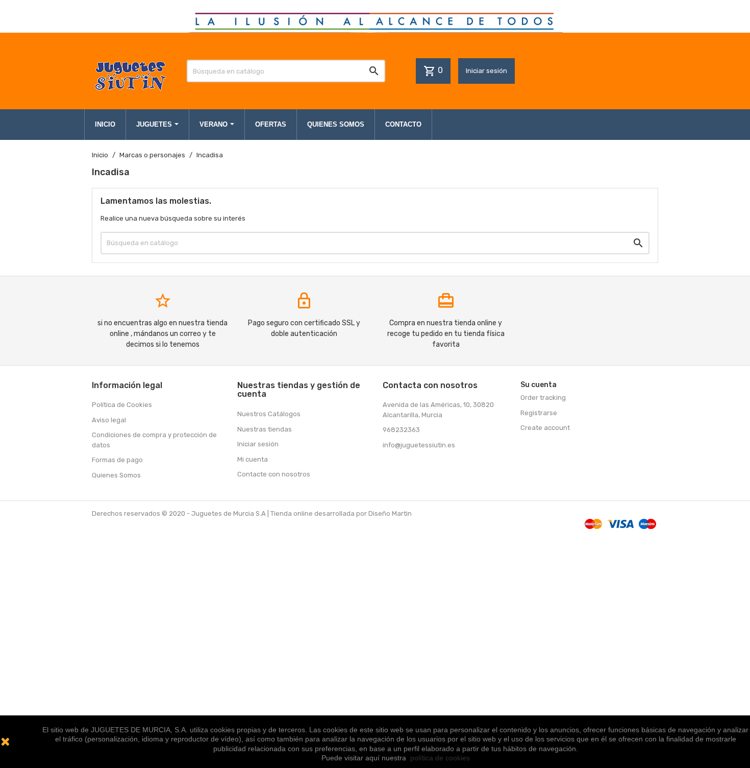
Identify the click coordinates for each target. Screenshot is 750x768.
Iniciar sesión (486, 71)
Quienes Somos (116, 475)
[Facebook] (392, 467)
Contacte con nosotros (273, 474)
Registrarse (538, 413)
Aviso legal (109, 420)
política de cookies (440, 758)
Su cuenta (538, 384)
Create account (545, 427)
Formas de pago (117, 460)
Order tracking (543, 397)
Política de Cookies (122, 405)
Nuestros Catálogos (269, 414)
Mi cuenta (252, 459)
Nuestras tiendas (264, 429)
